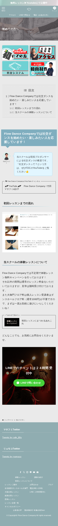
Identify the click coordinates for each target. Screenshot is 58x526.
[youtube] (34, 472)
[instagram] (27, 472)
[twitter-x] (24, 472)
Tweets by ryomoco (11, 457)
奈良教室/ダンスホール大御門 (16, 488)
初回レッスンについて (24, 481)
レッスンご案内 (11, 485)
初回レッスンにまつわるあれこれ (37, 322)
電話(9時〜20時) (36, 488)
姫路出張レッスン (12, 496)
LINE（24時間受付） (38, 492)
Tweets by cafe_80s (12, 437)
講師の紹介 (38, 477)
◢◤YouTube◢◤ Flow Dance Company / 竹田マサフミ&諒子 (28, 187)
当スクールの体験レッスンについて (33, 112)
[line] (30, 472)
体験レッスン (20, 477)
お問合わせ (34, 485)
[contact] (37, 472)
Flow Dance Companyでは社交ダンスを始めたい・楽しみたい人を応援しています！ (31, 100)
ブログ (50, 485)
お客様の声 (17, 510)
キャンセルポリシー (12, 507)
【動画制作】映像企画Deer (34, 510)
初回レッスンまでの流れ (27, 108)
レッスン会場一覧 (12, 503)
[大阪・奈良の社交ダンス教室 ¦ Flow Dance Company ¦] (29, 9)
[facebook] (20, 472)
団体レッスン (10, 499)
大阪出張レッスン (12, 492)
